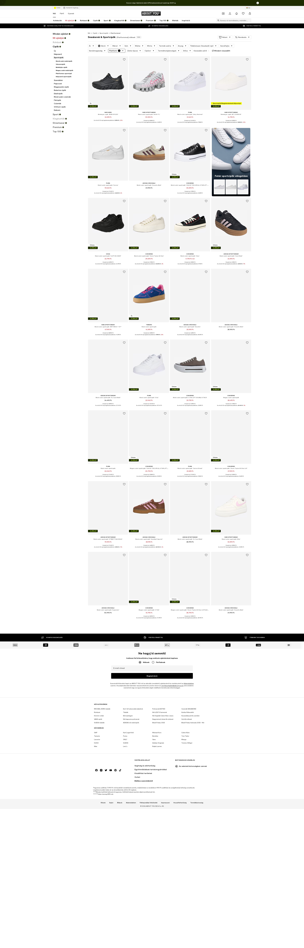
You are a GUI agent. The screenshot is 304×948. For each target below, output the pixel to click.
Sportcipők (104, 33)
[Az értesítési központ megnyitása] (236, 14)
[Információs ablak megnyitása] (257, 3)
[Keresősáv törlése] (249, 20)
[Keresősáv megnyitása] (217, 20)
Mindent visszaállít (222, 51)
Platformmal (115, 33)
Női (54, 13)
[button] (225, 37)
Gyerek (71, 13)
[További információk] (108, 122)
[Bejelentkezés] (229, 13)
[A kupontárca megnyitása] (223, 13)
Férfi (62, 13)
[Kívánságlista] (243, 13)
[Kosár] (249, 13)
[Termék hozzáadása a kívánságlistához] (124, 59)
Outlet (58, 7)
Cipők (95, 33)
